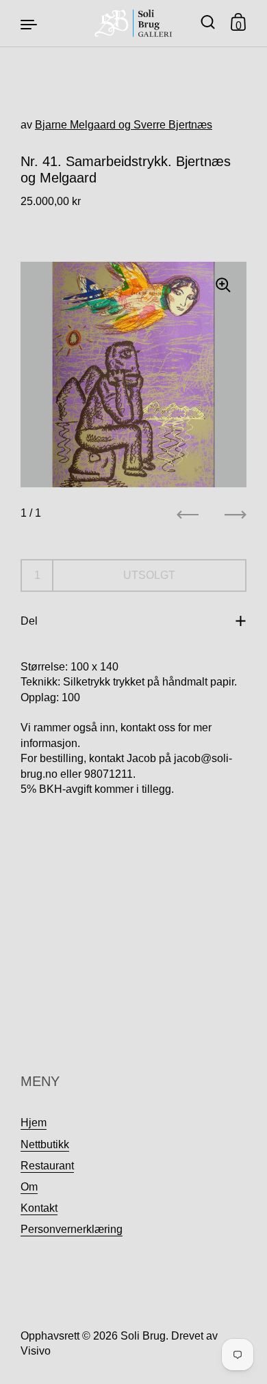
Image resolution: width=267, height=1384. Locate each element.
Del (29, 621)
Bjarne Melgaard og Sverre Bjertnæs (123, 125)
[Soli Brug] (134, 23)
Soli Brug (143, 1336)
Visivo (36, 1351)
